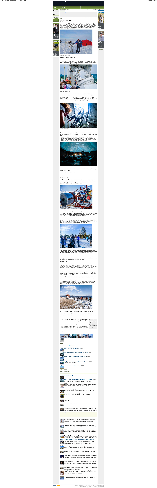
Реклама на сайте (101, 49)
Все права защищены (91, 484)
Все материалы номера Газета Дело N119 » (65, 371)
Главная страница (62, 9)
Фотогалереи (54, 13)
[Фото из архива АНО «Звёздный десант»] (78, 88)
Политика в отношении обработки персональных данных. (91, 487)
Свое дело (86, 17)
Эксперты (61, 18)
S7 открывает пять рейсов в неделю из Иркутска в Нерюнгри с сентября (93, 322)
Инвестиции (67, 17)
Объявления (78, 17)
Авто (54, 40)
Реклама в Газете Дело (56, 17)
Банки (64, 17)
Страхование (71, 17)
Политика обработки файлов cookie (100, 487)
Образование (92, 17)
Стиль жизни (74, 17)
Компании (54, 19)
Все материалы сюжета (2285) (63, 369)
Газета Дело (61, 343)
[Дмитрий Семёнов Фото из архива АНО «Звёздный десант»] (76, 53)
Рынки (54, 18)
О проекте (54, 20)
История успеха (82, 17)
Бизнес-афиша (54, 14)
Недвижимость (61, 17)
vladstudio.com (102, 484)
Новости (65, 9)
